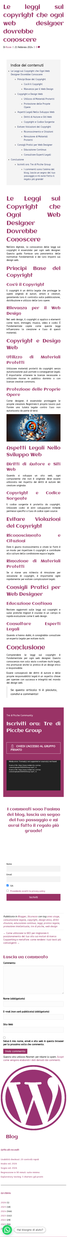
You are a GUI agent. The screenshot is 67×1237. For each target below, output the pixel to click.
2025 (3, 1207)
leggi (39, 923)
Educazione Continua (35, 149)
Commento (9, 963)
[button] (7, 1230)
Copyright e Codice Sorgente (39, 122)
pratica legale (51, 923)
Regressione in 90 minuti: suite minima (20, 1172)
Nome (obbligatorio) (14, 998)
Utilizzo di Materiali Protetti (39, 99)
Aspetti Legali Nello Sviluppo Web (35, 112)
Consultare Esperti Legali (37, 154)
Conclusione (17, 159)
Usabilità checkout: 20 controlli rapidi (20, 1159)
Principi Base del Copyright (31, 79)
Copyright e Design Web (30, 94)
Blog (12, 1137)
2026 (3, 1202)
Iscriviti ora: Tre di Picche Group (34, 164)
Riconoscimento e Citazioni (38, 131)
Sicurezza (32, 916)
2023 (3, 1215)
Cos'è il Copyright (33, 84)
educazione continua (25, 923)
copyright (32, 920)
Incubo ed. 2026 (9, 1163)
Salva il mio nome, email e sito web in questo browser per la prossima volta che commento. (33, 1043)
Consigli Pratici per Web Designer (34, 144)
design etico (45, 920)
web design (51, 926)
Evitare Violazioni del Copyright (34, 126)
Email (9, 874)
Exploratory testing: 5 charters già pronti (22, 1177)
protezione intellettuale (16, 926)
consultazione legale (14, 920)
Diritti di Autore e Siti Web (38, 117)
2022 (3, 1220)
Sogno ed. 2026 (9, 1168)
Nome (9, 864)
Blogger (22, 916)
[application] (33, 775)
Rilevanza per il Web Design (38, 89)
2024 (3, 1211)
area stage (53, 916)
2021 (3, 1224)
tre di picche (37, 926)
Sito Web (8, 1024)
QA (11, 885)
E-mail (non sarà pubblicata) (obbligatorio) (26, 1011)
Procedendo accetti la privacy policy (27, 891)
